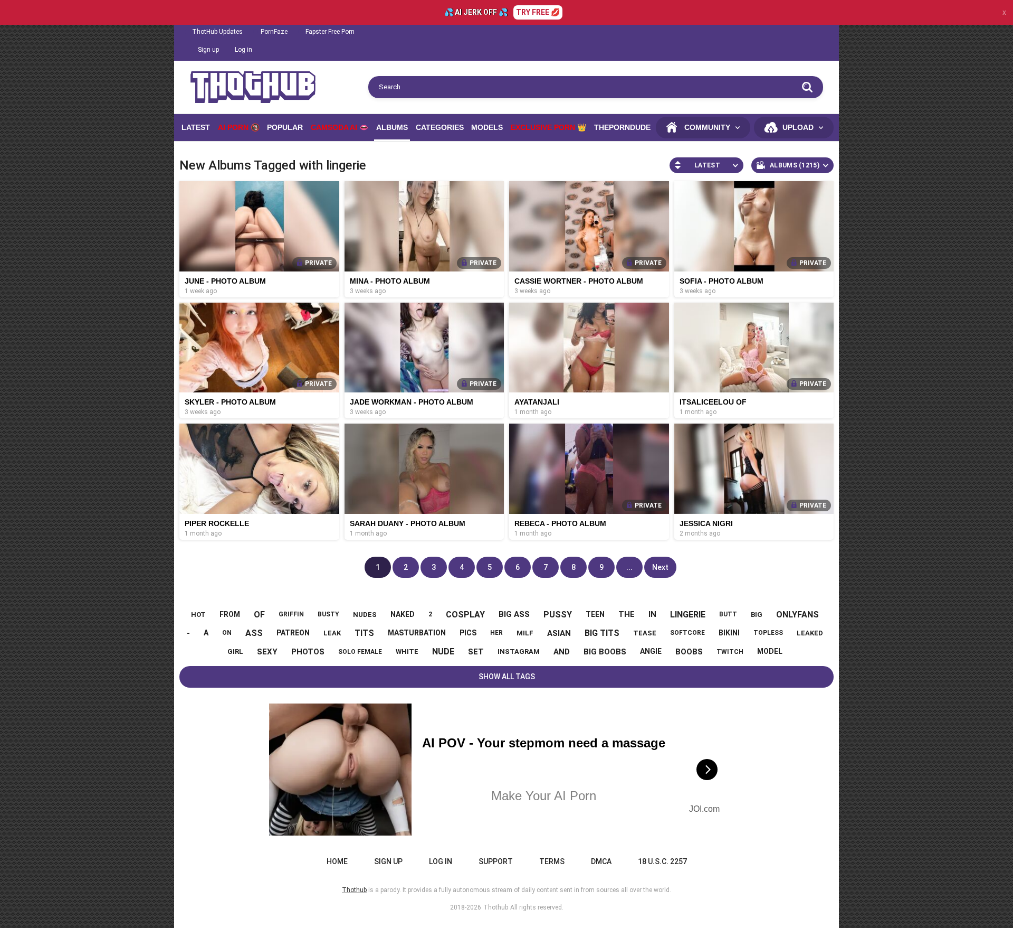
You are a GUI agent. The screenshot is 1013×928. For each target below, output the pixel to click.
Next (660, 567)
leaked (810, 633)
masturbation (417, 633)
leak (332, 633)
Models (487, 127)
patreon (293, 633)
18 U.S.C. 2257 (662, 861)
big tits (602, 633)
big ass (514, 614)
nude (443, 651)
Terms (552, 861)
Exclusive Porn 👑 (548, 127)
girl (235, 651)
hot (198, 614)
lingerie (687, 615)
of (259, 615)
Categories (440, 127)
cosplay (465, 615)
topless (768, 632)
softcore (687, 632)
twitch (729, 651)
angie (651, 651)
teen (595, 614)
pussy (557, 615)
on (227, 632)
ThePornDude (622, 127)
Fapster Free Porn (330, 31)
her (496, 632)
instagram (519, 651)
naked (402, 614)
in (652, 614)
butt (728, 614)
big (756, 614)
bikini (729, 633)
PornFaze (274, 31)
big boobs (605, 652)
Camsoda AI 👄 (339, 127)
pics (468, 633)
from (229, 614)
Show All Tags (507, 676)
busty (328, 614)
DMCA (601, 861)
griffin (291, 614)
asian (559, 633)
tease (644, 633)
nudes (365, 614)
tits (364, 633)
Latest (195, 127)
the (626, 614)
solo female (360, 651)
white (407, 651)
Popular (285, 127)
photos (307, 652)
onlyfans (797, 615)
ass (254, 633)
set (476, 652)
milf (525, 633)
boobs (689, 652)
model (769, 651)
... (629, 567)
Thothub (495, 907)
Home (337, 861)
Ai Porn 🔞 (239, 127)
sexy (267, 652)
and (561, 652)
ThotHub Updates (217, 31)
